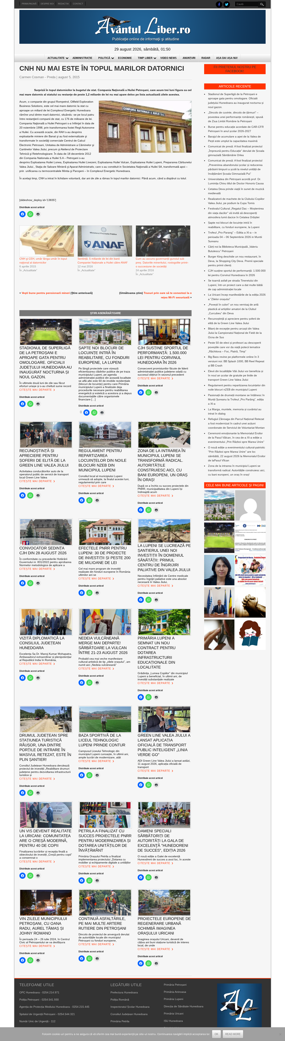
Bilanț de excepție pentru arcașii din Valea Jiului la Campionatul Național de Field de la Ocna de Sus (235, 333)
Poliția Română (120, 999)
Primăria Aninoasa (175, 991)
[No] (280, 1034)
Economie (125, 58)
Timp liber (145, 58)
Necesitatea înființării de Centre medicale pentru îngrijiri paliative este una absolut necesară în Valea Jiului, (163, 579)
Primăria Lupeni (173, 999)
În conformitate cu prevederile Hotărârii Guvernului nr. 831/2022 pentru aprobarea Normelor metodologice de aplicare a (45, 562)
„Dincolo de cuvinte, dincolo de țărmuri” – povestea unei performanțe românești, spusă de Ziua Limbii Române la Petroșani (235, 117)
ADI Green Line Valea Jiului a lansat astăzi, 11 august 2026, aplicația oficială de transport (164, 763)
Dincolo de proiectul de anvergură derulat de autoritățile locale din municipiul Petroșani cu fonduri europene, (104, 937)
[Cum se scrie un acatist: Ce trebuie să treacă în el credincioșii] (250, 603)
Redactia (63, 4)
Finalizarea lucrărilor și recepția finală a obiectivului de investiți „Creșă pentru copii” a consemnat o (45, 854)
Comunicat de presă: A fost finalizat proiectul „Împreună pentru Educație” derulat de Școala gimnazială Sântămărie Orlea (236, 151)
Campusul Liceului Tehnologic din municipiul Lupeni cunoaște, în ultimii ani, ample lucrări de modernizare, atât (104, 754)
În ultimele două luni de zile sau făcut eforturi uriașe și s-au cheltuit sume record (45, 384)
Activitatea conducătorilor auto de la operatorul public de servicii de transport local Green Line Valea (44, 474)
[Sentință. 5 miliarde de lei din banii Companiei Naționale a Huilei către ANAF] (105, 241)
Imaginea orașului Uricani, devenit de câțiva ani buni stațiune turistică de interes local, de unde (163, 942)
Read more (233, 1034)
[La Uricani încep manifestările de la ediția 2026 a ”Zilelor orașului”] (219, 603)
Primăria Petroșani (175, 984)
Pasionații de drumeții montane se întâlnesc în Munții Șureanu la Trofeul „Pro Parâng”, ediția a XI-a (236, 399)
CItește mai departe (35, 389)
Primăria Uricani (173, 1013)
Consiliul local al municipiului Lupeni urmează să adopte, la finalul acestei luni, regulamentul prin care (104, 479)
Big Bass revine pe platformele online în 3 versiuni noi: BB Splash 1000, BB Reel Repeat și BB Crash (236, 361)
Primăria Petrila (120, 1021)
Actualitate (56, 58)
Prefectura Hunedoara (124, 992)
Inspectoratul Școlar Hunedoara (130, 1006)
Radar (205, 58)
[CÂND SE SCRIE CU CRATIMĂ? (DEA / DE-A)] (250, 635)
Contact (78, 4)
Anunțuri (189, 58)
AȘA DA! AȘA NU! (227, 58)
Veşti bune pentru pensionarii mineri (46, 292)
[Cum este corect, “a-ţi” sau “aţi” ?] (250, 506)
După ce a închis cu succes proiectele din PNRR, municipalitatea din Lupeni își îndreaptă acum (163, 488)
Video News (168, 58)
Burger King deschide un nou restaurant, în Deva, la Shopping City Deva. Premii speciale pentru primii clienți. (235, 261)
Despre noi (47, 4)
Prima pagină (29, 4)
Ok (216, 1034)
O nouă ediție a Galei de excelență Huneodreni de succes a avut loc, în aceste (164, 858)
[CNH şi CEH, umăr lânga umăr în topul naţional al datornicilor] (46, 241)
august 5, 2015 (68, 77)
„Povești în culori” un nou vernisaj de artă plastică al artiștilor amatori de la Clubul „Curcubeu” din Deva (233, 309)
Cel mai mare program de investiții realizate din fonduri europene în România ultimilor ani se (104, 571)
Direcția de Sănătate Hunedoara (183, 1006)
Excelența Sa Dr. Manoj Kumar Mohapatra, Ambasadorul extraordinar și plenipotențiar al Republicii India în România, (45, 657)
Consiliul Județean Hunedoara (129, 1014)
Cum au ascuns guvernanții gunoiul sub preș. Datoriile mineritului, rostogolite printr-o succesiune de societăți (162, 262)
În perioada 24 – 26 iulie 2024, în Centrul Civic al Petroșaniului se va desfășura (44, 941)
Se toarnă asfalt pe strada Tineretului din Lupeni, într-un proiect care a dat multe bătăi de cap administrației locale (235, 285)
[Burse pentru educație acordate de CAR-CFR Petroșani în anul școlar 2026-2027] (250, 570)
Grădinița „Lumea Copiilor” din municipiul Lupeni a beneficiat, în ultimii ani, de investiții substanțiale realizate (163, 676)
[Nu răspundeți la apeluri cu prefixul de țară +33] (219, 635)
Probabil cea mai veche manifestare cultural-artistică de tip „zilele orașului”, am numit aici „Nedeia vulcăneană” (104, 661)
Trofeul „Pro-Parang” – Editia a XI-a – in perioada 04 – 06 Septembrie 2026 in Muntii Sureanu (235, 237)
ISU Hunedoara (173, 1020)
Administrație (82, 58)
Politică (104, 58)
